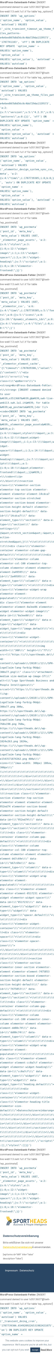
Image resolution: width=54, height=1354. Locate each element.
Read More (46, 1349)
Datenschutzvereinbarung (17, 1247)
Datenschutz (27, 1270)
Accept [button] (35, 1350)
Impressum (11, 1270)
